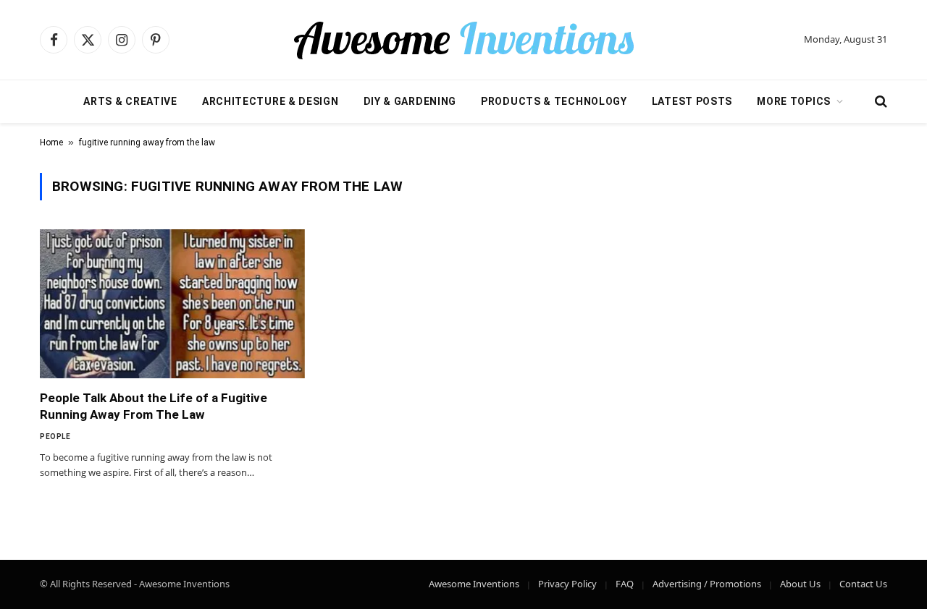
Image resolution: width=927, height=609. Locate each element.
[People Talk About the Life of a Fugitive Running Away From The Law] (172, 303)
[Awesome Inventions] (463, 40)
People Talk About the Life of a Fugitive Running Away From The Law (153, 406)
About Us (800, 583)
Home (51, 142)
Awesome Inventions (474, 583)
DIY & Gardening (410, 101)
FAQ (625, 583)
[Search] (879, 101)
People (55, 436)
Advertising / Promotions (707, 583)
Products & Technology (554, 101)
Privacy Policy (567, 583)
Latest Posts (692, 101)
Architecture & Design (270, 101)
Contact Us (863, 583)
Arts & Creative (130, 101)
